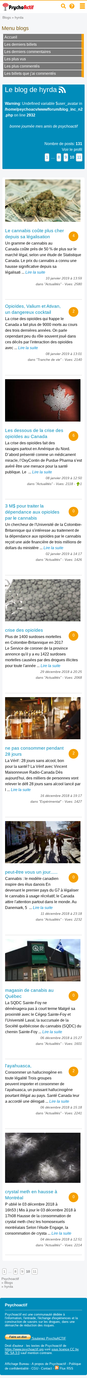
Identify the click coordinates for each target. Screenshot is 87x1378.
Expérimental (50, 801)
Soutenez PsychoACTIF (48, 1338)
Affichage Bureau (17, 1364)
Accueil (10, 37)
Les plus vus (15, 59)
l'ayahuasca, (18, 1065)
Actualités (52, 284)
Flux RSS (66, 1368)
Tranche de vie (48, 360)
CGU (34, 1368)
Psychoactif (10, 1279)
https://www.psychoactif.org (24, 1349)
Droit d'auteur (14, 1345)
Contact (46, 1368)
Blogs (6, 17)
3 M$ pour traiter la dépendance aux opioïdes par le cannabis (32, 512)
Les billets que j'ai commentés (30, 73)
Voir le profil (72, 149)
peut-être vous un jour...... (31, 872)
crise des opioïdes (24, 630)
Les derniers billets (20, 44)
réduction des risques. (39, 1325)
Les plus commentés (22, 66)
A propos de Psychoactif (49, 1364)
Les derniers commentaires (27, 52)
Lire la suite (35, 272)
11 (79, 157)
